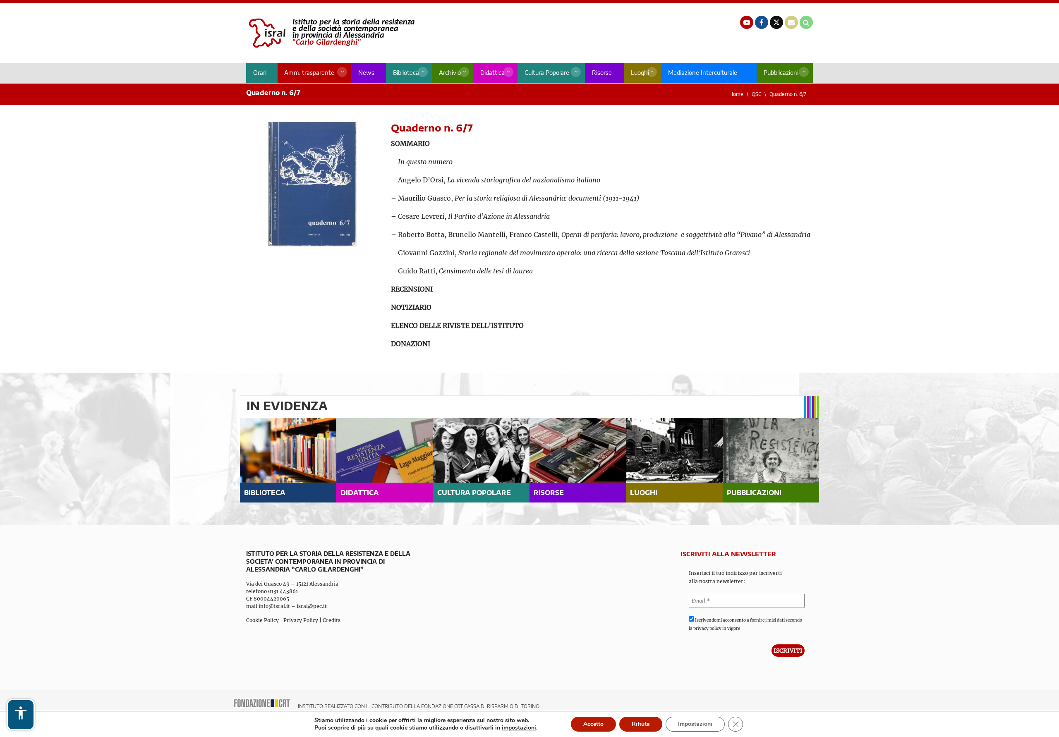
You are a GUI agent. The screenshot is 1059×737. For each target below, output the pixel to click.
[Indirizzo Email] (791, 22)
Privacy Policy (300, 620)
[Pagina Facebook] (761, 22)
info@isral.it (274, 606)
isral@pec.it (312, 606)
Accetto (593, 724)
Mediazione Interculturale (702, 72)
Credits (331, 620)
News (366, 72)
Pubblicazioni (781, 72)
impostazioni (519, 728)
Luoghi (640, 72)
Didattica (492, 72)
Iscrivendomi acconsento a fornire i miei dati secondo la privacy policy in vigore (745, 624)
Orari (259, 72)
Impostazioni (695, 724)
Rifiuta (641, 724)
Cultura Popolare (547, 72)
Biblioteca (406, 72)
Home (736, 94)
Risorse (602, 72)
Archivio (450, 72)
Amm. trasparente (309, 72)
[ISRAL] (330, 33)
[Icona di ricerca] (806, 22)
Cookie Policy (262, 620)
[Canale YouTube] (746, 22)
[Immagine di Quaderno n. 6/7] (312, 184)
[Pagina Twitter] (776, 22)
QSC (756, 94)
